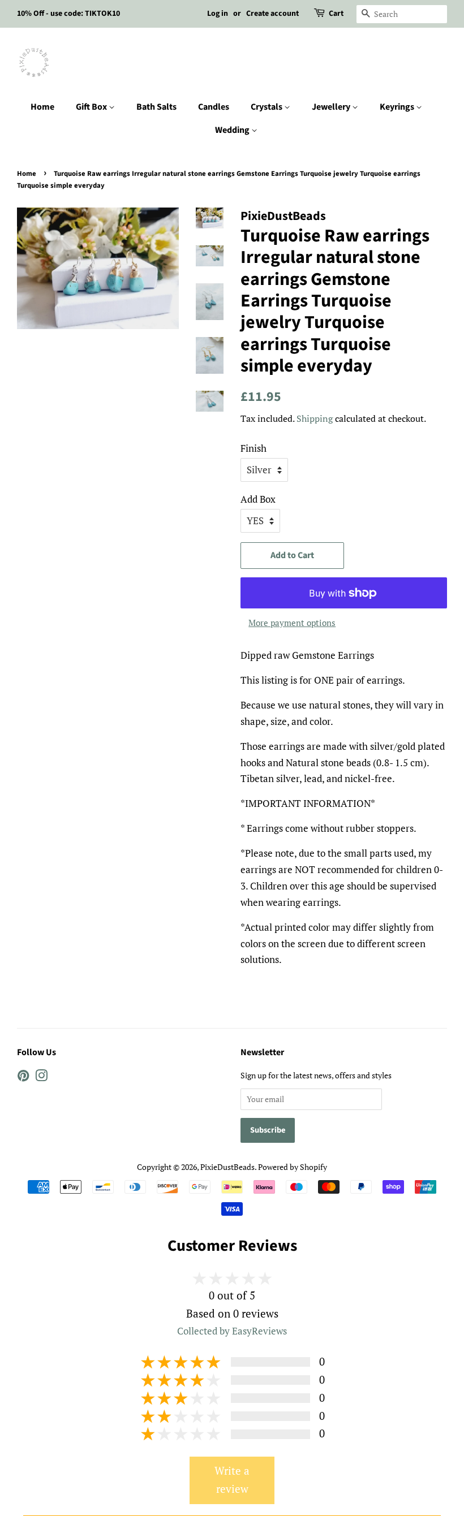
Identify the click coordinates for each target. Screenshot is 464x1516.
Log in (217, 13)
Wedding (233, 130)
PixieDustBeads (227, 1166)
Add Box (258, 499)
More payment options (292, 622)
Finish (253, 448)
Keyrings (398, 107)
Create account (272, 13)
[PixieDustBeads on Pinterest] (23, 1077)
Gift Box (92, 107)
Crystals (267, 107)
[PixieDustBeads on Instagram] (41, 1077)
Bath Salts (156, 107)
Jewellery (332, 107)
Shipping (315, 418)
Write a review (232, 1480)
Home (42, 107)
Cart (336, 13)
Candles (213, 107)
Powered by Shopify (292, 1166)
